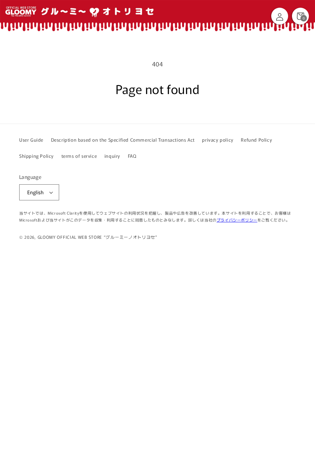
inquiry (112, 155)
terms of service (79, 155)
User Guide (31, 139)
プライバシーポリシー (237, 220)
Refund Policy (256, 139)
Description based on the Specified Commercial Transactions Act (123, 139)
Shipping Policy (36, 155)
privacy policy (217, 139)
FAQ (132, 155)
